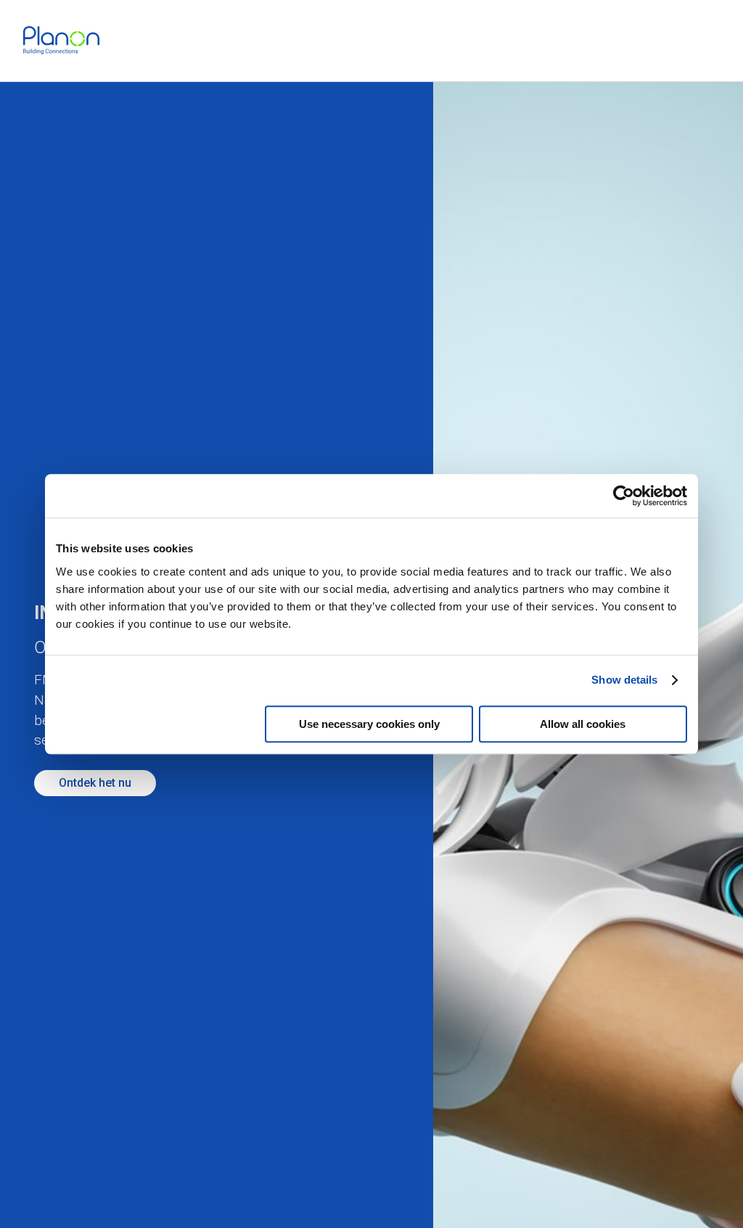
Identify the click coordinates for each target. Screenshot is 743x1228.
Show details (624, 680)
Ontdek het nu (95, 783)
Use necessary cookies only (369, 724)
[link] (61, 40)
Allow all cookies (582, 724)
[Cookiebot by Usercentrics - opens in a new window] (623, 496)
